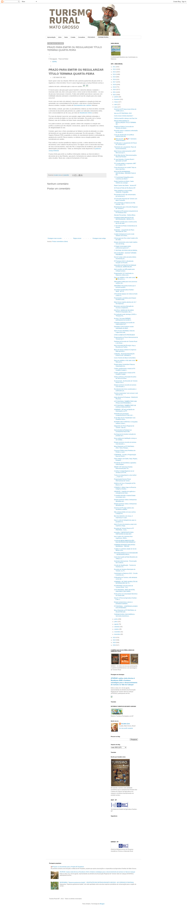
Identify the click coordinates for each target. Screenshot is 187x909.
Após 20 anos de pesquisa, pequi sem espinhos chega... (125, 525)
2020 (114, 89)
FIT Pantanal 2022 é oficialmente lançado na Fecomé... (123, 261)
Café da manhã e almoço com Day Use (125, 118)
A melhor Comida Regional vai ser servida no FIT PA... (124, 471)
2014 (114, 74)
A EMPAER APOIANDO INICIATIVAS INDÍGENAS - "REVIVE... (124, 545)
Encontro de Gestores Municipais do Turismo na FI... (124, 570)
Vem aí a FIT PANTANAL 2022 (123, 113)
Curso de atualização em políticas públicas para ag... (124, 135)
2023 (114, 637)
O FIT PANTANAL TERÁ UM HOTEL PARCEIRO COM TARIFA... (124, 590)
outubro (116, 629)
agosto (116, 624)
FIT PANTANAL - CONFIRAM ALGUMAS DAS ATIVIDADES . (126, 606)
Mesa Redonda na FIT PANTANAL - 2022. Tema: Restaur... (124, 447)
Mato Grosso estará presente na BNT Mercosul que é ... (125, 151)
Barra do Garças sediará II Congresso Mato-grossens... (125, 350)
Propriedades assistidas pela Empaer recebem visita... (125, 298)
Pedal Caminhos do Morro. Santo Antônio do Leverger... (124, 182)
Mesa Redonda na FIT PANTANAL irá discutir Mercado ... (125, 611)
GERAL (54, 61)
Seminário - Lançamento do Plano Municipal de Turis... (124, 230)
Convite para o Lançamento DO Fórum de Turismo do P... (125, 143)
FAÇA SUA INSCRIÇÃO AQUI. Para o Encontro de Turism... (125, 346)
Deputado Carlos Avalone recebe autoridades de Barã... (124, 327)
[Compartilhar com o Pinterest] (82, 175)
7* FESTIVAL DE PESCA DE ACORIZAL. (126, 250)
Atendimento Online (86, 113)
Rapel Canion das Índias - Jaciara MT (125, 185)
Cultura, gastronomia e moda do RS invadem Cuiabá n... (124, 369)
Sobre (66, 37)
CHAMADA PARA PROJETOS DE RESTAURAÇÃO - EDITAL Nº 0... (124, 218)
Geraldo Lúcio (125, 723)
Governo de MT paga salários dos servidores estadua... (124, 508)
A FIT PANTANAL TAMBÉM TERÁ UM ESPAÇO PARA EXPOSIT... (125, 406)
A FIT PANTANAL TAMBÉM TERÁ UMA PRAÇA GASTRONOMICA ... (125, 402)
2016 (114, 79)
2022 (114, 94)
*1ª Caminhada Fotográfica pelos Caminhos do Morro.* (124, 178)
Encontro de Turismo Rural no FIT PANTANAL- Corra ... (124, 529)
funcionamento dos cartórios (82, 105)
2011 (114, 67)
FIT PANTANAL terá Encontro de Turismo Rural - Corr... (123, 586)
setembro (117, 626)
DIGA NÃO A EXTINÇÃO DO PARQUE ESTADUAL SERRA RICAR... (125, 266)
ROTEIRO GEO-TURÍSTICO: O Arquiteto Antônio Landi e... (126, 422)
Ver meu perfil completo (126, 728)
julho (116, 621)
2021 (114, 92)
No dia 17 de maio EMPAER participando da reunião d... (123, 319)
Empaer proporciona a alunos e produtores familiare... (123, 602)
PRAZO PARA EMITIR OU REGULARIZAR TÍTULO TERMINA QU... (125, 122)
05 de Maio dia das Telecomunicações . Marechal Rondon (125, 156)
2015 (114, 77)
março (116, 102)
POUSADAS (91, 37)
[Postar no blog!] (75, 175)
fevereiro (117, 99)
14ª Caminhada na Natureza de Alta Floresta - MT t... (124, 203)
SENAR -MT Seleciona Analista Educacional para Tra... (123, 467)
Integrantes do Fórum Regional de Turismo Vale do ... (124, 426)
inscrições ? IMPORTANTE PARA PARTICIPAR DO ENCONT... (123, 533)
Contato (73, 37)
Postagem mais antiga (99, 238)
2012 (114, 69)
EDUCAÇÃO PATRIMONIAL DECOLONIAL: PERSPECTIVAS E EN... (125, 173)
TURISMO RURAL (103, 37)
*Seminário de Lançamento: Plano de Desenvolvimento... (125, 147)
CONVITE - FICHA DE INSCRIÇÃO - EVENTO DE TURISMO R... (124, 354)
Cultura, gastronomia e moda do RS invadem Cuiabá (124, 373)
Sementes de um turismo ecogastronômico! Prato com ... (124, 414)
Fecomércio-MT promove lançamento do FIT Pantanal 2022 (126, 211)
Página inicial (77, 238)
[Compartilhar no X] (77, 175)
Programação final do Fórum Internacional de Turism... (122, 479)
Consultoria (81, 37)
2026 (114, 645)
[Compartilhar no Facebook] (79, 175)
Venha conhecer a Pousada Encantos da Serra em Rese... (125, 377)
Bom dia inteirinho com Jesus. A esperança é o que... (123, 516)
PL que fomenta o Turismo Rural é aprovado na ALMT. (124, 160)
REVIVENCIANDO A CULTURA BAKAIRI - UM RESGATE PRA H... (126, 553)
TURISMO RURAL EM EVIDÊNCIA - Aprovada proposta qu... (124, 615)
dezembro (117, 634)
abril (115, 104)
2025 (114, 642)
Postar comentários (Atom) (60, 241)
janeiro (116, 97)
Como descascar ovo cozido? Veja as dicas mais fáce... (125, 168)
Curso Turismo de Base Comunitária (124, 358)
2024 (114, 640)
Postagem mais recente (55, 238)
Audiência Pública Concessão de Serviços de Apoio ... (124, 127)
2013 (114, 72)
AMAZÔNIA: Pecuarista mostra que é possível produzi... (125, 286)
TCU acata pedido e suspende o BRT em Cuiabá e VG (125, 164)
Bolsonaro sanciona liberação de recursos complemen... (124, 307)
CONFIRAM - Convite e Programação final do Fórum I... (125, 455)
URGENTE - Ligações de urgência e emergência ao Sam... (124, 492)
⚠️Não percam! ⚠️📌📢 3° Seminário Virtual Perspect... (125, 139)
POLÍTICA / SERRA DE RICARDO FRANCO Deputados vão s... (124, 311)
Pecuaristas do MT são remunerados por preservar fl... (125, 195)
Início (59, 37)
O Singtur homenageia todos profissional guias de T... (122, 247)
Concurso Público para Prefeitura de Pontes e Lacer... (124, 451)
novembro (117, 632)
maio (116, 107)
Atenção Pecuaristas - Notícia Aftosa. (125, 215)
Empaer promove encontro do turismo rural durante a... (125, 385)
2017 (114, 82)
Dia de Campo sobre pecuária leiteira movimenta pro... (125, 257)
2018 (114, 84)
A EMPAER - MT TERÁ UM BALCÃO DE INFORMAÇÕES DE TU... (125, 582)
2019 (114, 87)
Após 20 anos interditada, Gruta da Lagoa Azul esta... (124, 331)
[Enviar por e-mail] (73, 175)
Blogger (102, 904)
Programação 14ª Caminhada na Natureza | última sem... (123, 274)
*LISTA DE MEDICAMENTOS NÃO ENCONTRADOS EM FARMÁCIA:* (125, 541)
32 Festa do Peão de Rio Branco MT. (125, 188)
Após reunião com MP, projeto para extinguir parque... (124, 270)
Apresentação (51, 37)
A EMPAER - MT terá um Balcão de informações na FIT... (124, 410)
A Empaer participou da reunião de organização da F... (124, 323)
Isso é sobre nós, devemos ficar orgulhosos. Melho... (123, 537)
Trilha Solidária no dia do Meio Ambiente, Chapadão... (123, 191)
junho (116, 619)
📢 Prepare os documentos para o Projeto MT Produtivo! (67, 866)
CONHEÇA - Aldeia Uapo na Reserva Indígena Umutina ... (125, 488)
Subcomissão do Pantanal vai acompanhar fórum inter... (123, 430)
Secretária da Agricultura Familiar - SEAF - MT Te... (124, 290)
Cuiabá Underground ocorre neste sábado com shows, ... (124, 234)
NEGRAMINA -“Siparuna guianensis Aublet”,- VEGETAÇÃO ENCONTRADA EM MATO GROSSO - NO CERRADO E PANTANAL (97, 882)
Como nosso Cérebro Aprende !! (123, 116)
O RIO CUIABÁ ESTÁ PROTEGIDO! (124, 335)
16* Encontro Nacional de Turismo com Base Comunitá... (125, 199)
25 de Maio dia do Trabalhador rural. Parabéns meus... (125, 418)
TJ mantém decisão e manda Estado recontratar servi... (124, 496)
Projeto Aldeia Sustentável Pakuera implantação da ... (124, 365)
